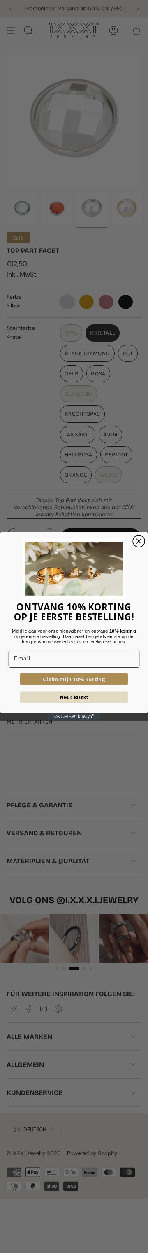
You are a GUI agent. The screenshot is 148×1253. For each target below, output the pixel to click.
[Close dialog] (139, 541)
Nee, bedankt (74, 697)
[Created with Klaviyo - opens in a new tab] (74, 717)
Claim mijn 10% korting (74, 679)
